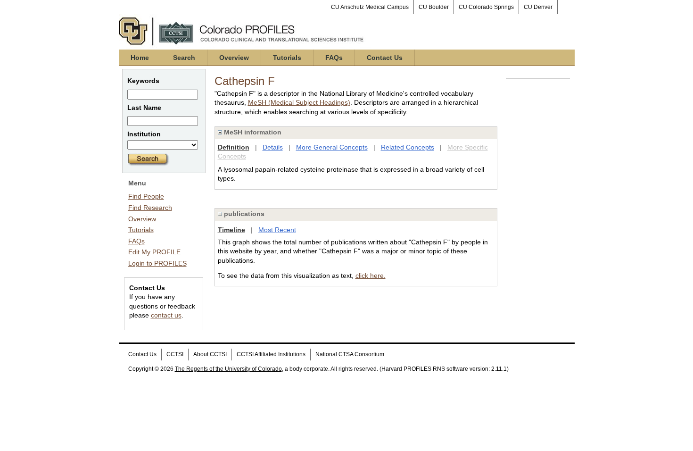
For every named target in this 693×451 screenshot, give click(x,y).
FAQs (334, 57)
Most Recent (277, 230)
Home (140, 57)
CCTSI (174, 354)
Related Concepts (407, 147)
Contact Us (385, 57)
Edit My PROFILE (154, 252)
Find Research (150, 207)
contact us (166, 315)
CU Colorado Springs (486, 7)
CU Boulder (434, 7)
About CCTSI (210, 354)
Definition (233, 147)
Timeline (231, 230)
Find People (146, 196)
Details (273, 147)
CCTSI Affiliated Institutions (271, 354)
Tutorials (287, 57)
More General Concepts (332, 147)
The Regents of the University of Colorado (228, 369)
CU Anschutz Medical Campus (370, 7)
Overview (234, 57)
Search (184, 57)
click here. (370, 275)
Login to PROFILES (157, 263)
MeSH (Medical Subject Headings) (299, 102)
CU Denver (538, 7)
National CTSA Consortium (349, 354)
